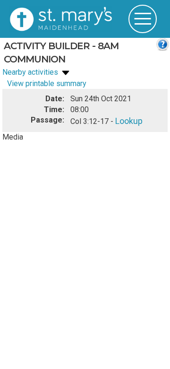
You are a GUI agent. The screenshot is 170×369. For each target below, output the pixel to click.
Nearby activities (31, 72)
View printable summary (46, 83)
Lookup (127, 119)
